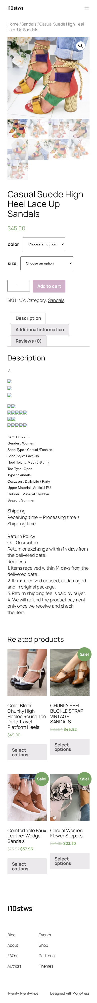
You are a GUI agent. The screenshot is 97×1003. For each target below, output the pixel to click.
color (13, 244)
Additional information (40, 329)
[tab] (28, 318)
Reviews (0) (29, 341)
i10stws (15, 8)
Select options (20, 752)
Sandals (28, 24)
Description (28, 318)
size (12, 263)
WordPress (81, 993)
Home (13, 24)
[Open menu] (87, 8)
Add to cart (49, 286)
